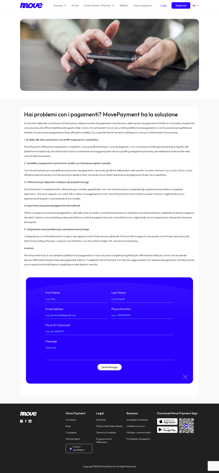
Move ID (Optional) (57, 325)
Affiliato (124, 5)
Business (58, 5)
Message (51, 341)
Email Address (54, 309)
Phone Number (121, 309)
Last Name (118, 292)
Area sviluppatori (142, 5)
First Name (52, 292)
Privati (75, 5)
